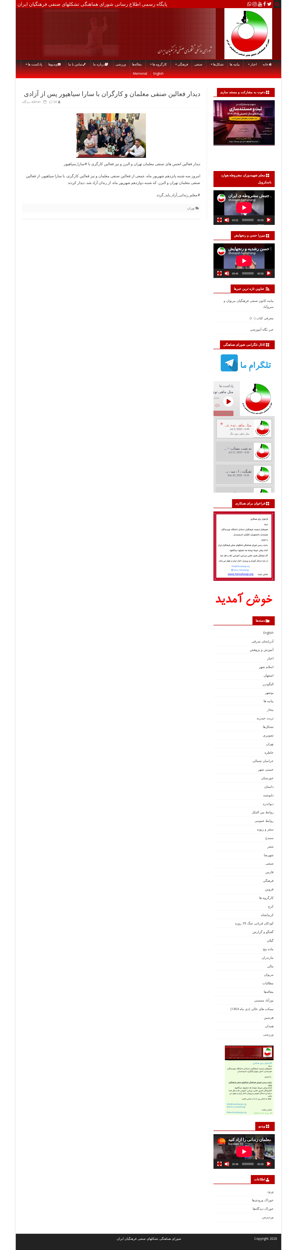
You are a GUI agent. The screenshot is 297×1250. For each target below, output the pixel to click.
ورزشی (121, 64)
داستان (269, 786)
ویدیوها (53, 64)
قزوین (269, 889)
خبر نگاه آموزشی (262, 329)
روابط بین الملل (263, 812)
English (158, 73)
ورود (270, 1191)
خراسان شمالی (263, 761)
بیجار (270, 709)
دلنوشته (268, 795)
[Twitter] (269, 4)
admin (36, 102)
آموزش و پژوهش (262, 649)
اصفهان (269, 675)
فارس (269, 872)
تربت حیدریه (265, 718)
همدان (269, 1026)
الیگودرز (268, 684)
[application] (244, 207)
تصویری (268, 735)
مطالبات (268, 983)
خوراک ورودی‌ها (263, 1200)
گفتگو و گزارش (263, 932)
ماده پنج (268, 949)
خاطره (269, 752)
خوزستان (267, 778)
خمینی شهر (266, 769)
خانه (265, 64)
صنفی (198, 64)
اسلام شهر (266, 667)
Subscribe (223, 413)
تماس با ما (75, 64)
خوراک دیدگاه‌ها (263, 1208)
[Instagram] (254, 4)
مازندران (268, 957)
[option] (244, 428)
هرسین (269, 1017)
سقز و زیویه (265, 829)
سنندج (269, 838)
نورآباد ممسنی (264, 1000)
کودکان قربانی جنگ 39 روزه (254, 923)
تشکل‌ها (218, 64)
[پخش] (268, 220)
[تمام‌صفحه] (219, 220)
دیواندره (268, 803)
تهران (191, 208)
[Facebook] (264, 4)
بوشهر (269, 692)
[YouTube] (260, 4)
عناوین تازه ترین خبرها (249, 288)
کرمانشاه (267, 915)
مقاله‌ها (137, 64)
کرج (271, 906)
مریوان (269, 974)
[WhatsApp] (249, 4)
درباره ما (99, 64)
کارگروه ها (159, 64)
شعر (270, 846)
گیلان (270, 940)
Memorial (140, 73)
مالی (270, 966)
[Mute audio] (217, 405)
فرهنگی (183, 64)
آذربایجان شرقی (263, 641)
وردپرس (268, 1217)
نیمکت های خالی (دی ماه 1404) (252, 1009)
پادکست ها (35, 64)
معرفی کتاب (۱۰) (262, 318)
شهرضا (269, 855)
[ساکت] (227, 220)
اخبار (253, 64)
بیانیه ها (235, 64)
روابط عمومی (264, 820)
